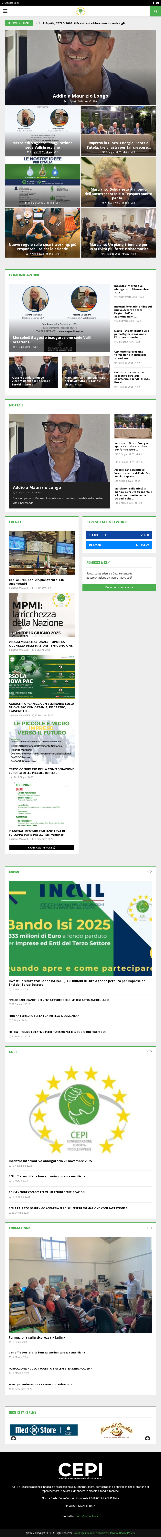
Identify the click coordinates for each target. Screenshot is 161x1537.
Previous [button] (14, 1439)
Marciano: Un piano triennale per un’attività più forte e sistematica (119, 246)
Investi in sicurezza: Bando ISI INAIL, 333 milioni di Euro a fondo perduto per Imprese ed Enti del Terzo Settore (77, 983)
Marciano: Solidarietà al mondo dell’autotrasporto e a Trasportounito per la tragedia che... (133, 493)
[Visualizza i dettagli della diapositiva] (44, 1430)
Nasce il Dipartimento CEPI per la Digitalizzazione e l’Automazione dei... (131, 334)
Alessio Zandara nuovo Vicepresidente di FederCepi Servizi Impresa (31, 381)
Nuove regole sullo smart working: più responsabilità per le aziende (42, 246)
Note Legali (80, 1533)
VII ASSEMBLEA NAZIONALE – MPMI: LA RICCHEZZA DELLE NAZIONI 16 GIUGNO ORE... (41, 643)
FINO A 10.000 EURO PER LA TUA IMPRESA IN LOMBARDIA (44, 1016)
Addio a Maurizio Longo (80, 95)
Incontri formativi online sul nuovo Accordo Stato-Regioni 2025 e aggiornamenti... (133, 311)
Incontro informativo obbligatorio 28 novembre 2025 (131, 289)
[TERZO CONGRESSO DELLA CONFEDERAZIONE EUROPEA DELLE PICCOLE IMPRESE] (42, 742)
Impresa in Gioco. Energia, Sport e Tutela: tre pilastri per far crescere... (118, 145)
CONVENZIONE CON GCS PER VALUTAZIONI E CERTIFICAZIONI (47, 1192)
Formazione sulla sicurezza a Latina (37, 1337)
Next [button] (147, 1439)
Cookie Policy (126, 1533)
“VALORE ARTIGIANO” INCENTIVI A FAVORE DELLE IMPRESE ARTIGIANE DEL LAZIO (59, 1000)
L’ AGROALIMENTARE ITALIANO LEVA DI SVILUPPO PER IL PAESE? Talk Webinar (37, 833)
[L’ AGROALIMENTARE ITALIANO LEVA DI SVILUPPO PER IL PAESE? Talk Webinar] (42, 804)
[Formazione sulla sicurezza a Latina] (80, 1285)
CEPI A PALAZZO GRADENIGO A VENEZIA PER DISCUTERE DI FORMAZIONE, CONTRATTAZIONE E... (69, 1208)
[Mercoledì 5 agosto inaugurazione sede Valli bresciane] (59, 318)
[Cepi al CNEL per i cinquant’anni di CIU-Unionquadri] (42, 553)
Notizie (16, 405)
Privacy (114, 1533)
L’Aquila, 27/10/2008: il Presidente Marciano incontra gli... (88, 23)
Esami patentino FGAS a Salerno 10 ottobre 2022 (40, 1384)
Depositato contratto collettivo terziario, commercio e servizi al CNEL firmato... (132, 377)
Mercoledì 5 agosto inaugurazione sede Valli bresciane (42, 145)
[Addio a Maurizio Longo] (59, 448)
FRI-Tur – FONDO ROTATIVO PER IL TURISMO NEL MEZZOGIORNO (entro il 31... (58, 1032)
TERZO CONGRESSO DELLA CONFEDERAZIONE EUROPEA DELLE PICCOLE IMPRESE (41, 771)
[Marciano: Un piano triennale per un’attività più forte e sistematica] (86, 372)
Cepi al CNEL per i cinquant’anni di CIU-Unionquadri (37, 581)
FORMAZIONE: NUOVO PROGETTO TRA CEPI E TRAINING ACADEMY (50, 1368)
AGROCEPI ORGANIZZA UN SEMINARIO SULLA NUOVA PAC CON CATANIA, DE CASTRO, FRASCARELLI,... (41, 707)
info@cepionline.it (88, 1516)
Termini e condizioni (98, 1533)
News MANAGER (21, 588)
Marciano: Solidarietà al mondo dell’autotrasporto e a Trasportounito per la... (118, 193)
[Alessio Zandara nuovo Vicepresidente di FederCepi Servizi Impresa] (33, 372)
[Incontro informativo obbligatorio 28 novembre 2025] (80, 1108)
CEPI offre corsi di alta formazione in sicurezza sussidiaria (130, 355)
